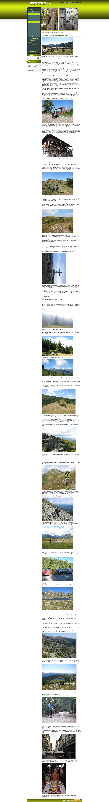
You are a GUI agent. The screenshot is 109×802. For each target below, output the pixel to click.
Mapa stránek (70, 2)
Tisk (79, 2)
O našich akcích (55, 32)
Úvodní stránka (64, 2)
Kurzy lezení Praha (45, 32)
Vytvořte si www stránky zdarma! (68, 800)
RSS (75, 2)
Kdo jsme (50, 32)
